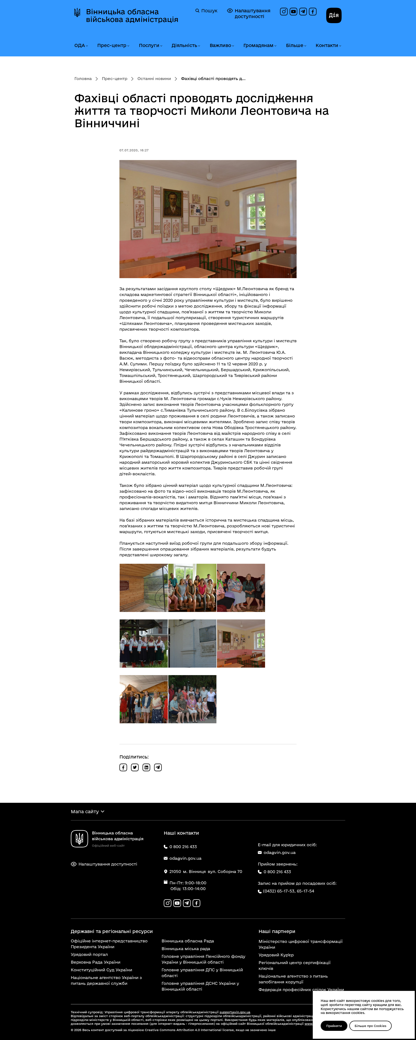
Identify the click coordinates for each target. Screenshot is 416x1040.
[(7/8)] (144, 699)
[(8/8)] (192, 699)
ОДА (79, 45)
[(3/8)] (241, 588)
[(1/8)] (144, 588)
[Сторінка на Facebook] (313, 11)
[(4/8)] (144, 643)
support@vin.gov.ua (235, 1012)
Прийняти (334, 1025)
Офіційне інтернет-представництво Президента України (109, 944)
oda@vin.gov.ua (280, 852)
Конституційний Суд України (101, 969)
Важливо (220, 45)
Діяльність (184, 45)
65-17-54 (305, 891)
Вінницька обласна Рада (188, 941)
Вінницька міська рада (186, 948)
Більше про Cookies (370, 1025)
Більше (294, 45)
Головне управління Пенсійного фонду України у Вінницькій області (203, 959)
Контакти (327, 45)
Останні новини (154, 78)
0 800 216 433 (277, 871)
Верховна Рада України (95, 962)
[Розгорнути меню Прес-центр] (128, 46)
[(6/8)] (241, 643)
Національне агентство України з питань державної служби (106, 980)
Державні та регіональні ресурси (112, 931)
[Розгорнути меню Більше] (305, 46)
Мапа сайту (85, 811)
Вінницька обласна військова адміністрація (132, 15)
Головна (83, 78)
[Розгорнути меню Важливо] (232, 46)
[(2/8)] (192, 588)
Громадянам (258, 45)
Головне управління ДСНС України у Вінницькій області (200, 986)
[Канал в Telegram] (303, 11)
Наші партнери (277, 931)
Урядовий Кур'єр (276, 955)
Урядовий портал (89, 954)
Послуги (149, 45)
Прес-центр (111, 45)
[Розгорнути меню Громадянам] (275, 46)
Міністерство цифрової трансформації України (301, 944)
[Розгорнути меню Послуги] (161, 46)
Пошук (209, 10)
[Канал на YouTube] (293, 11)
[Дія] (334, 15)
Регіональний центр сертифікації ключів (295, 965)
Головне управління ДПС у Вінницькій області (202, 972)
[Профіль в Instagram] (284, 11)
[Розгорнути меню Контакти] (340, 46)
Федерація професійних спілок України (301, 989)
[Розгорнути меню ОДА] (86, 46)
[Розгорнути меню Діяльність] (199, 46)
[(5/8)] (192, 643)
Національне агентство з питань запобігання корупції (293, 979)
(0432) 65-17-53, (279, 891)
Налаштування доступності (252, 13)
